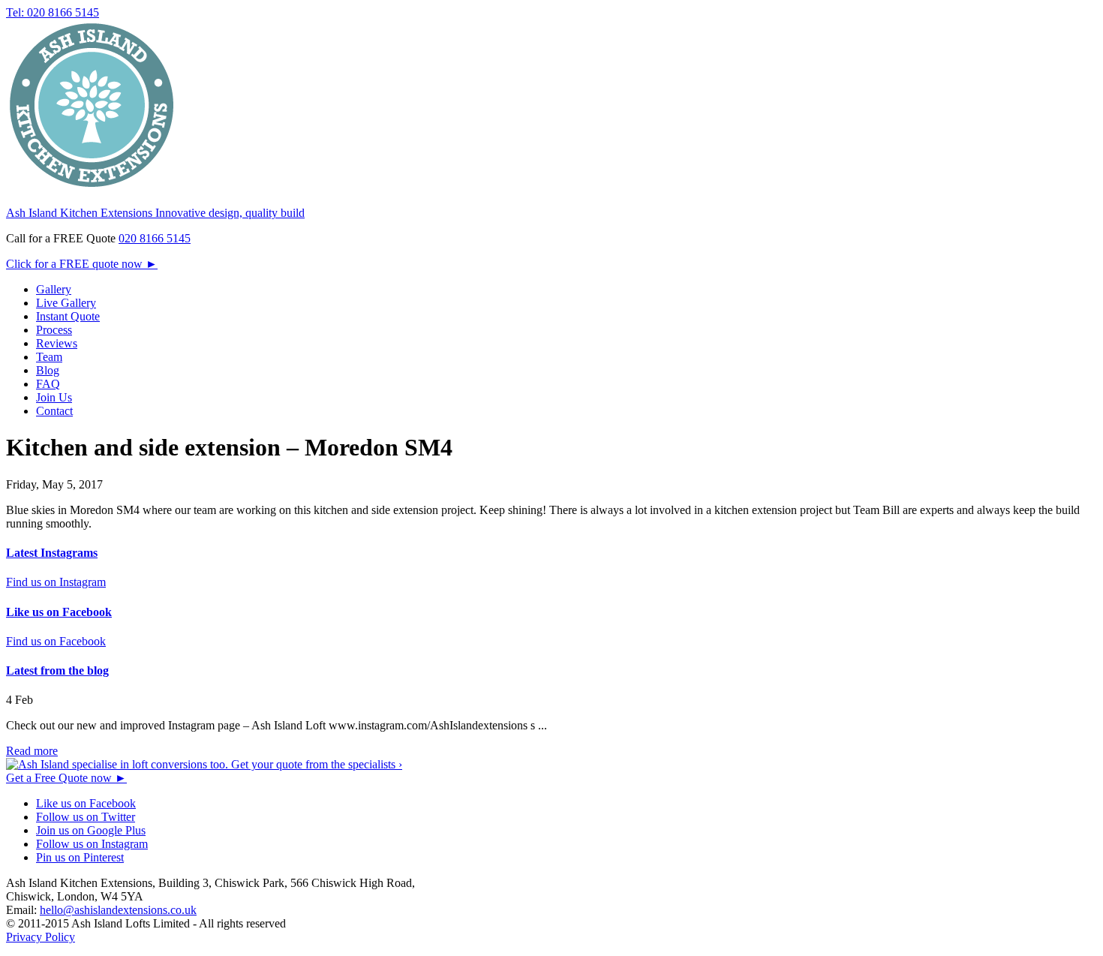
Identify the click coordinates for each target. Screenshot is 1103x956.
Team (49, 356)
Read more (32, 750)
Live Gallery (66, 302)
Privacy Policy (40, 936)
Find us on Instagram (56, 582)
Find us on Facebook (56, 641)
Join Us (54, 397)
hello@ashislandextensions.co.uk (118, 909)
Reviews (56, 343)
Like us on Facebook (59, 612)
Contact (54, 410)
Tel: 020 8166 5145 (52, 12)
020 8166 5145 (155, 238)
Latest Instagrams (52, 552)
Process (54, 329)
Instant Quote (68, 316)
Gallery (53, 289)
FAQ (48, 383)
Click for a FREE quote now (82, 263)
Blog (47, 370)
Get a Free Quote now (66, 777)
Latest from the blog (57, 670)
